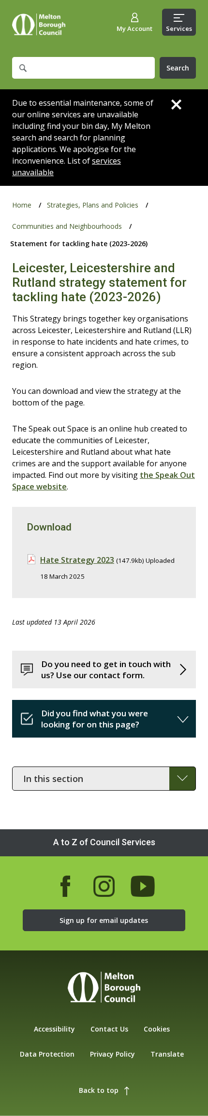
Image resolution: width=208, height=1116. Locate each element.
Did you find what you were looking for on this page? (94, 719)
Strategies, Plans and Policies (92, 204)
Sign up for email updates (103, 920)
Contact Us (109, 1028)
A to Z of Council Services (104, 842)
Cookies (157, 1028)
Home (38, 24)
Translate (167, 1054)
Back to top (99, 1090)
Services (179, 28)
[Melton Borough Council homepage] (104, 988)
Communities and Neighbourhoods (67, 226)
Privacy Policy (112, 1054)
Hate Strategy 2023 (77, 560)
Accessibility (54, 1028)
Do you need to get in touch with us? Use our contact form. (106, 669)
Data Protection (47, 1054)
